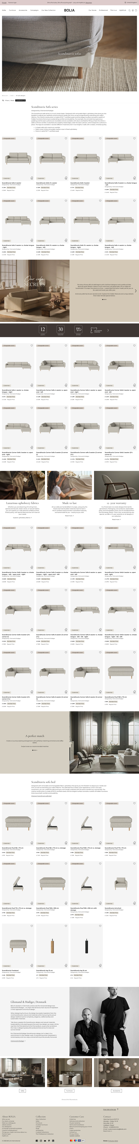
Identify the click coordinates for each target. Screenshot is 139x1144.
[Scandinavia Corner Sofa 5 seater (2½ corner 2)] (121, 434)
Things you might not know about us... (14, 1132)
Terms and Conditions (77, 1125)
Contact (107, 1116)
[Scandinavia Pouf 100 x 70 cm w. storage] (87, 828)
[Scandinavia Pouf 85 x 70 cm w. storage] (52, 828)
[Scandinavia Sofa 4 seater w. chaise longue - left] (121, 227)
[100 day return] (78, 330)
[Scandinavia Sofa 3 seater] (87, 163)
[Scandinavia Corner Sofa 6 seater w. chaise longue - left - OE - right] (87, 616)
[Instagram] (41, 1141)
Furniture (69, 1091)
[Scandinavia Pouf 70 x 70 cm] (121, 828)
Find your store (113, 1141)
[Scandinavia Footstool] (18, 951)
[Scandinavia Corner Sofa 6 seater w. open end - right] (121, 554)
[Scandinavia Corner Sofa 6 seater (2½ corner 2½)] (18, 678)
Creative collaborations (9, 1130)
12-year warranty (75, 1123)
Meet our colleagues (8, 1123)
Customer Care (77, 1116)
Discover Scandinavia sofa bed (41, 796)
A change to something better (12, 1128)
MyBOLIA (5, 1136)
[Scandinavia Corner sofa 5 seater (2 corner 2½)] (87, 434)
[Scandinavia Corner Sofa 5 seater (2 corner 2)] (52, 434)
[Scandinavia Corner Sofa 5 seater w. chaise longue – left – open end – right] (18, 554)
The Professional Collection (45, 1134)
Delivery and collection (77, 1121)
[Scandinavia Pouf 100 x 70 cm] (121, 677)
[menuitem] (4, 10)
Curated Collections (42, 1132)
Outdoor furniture (42, 1125)
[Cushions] (96, 330)
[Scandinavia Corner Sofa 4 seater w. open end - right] (87, 371)
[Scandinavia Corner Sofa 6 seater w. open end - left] (87, 554)
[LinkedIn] (53, 1141)
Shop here (89, 2)
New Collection (41, 1119)
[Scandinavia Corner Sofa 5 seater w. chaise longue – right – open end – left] (52, 554)
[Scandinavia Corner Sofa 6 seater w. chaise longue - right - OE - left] (121, 616)
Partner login (12, 2)
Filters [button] (7, 100)
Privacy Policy (74, 1134)
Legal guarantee (75, 1130)
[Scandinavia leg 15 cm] (87, 951)
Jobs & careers (6, 1125)
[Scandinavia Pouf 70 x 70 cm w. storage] (18, 888)
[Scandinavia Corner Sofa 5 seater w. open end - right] (18, 434)
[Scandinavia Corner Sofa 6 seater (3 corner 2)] (87, 678)
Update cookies (75, 1136)
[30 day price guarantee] (60, 330)
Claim (71, 1128)
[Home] (69, 10)
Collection (41, 1116)
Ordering (73, 1119)
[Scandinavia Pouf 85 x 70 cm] (18, 828)
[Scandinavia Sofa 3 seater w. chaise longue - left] (121, 164)
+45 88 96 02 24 (113, 1127)
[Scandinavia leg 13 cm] (52, 951)
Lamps (38, 1126)
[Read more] (69, 495)
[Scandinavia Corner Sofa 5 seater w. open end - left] (121, 371)
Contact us (73, 1132)
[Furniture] (69, 1075)
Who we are (6, 1119)
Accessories (116, 1091)
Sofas (22, 1091)
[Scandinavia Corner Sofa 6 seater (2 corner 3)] (52, 678)
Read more (107, 1131)
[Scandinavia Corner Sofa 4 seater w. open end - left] (52, 371)
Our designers (6, 1126)
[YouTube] (45, 1141)
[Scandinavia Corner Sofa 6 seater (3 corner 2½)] (52, 616)
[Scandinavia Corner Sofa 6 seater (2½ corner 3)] (18, 616)
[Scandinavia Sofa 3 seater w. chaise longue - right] (18, 227)
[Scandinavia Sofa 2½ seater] (52, 163)
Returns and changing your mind (81, 1126)
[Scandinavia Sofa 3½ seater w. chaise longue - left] (52, 227)
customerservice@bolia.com (117, 1129)
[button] (3, 100)
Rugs (37, 1128)
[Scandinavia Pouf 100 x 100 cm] (52, 888)
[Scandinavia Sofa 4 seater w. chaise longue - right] (18, 371)
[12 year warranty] (42, 330)
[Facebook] (37, 1141)
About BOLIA (8, 1116)
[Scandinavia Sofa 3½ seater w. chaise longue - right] (87, 227)
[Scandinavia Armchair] (121, 888)
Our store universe (8, 1121)
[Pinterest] (49, 1141)
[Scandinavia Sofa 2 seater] (18, 163)
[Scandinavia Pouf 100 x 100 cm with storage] (87, 889)
